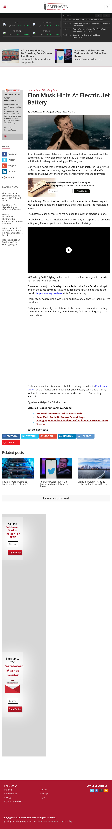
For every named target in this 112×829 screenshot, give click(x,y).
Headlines (67, 15)
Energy (7, 797)
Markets (8, 789)
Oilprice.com (38, 111)
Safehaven (11, 785)
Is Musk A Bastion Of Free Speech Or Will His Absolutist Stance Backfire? (12, 232)
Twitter (11, 159)
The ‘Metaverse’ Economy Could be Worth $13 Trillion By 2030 (12, 197)
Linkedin (11, 171)
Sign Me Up (15, 552)
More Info (8, 127)
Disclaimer (42, 821)
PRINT (12, 442)
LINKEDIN (68, 436)
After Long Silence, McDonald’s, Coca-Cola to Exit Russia (36, 53)
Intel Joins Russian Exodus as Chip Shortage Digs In (11, 242)
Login (42, 797)
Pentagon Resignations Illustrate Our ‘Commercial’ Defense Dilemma (12, 219)
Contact (43, 789)
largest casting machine (49, 293)
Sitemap (44, 793)
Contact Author (10, 130)
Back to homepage (38, 429)
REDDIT (87, 436)
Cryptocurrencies (12, 801)
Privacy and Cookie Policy (60, 821)
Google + (11, 165)
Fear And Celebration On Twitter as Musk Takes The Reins (90, 53)
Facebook (12, 154)
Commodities (10, 793)
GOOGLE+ (49, 436)
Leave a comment (56, 498)
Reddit (10, 177)
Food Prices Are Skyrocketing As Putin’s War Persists (11, 207)
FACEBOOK (12, 436)
